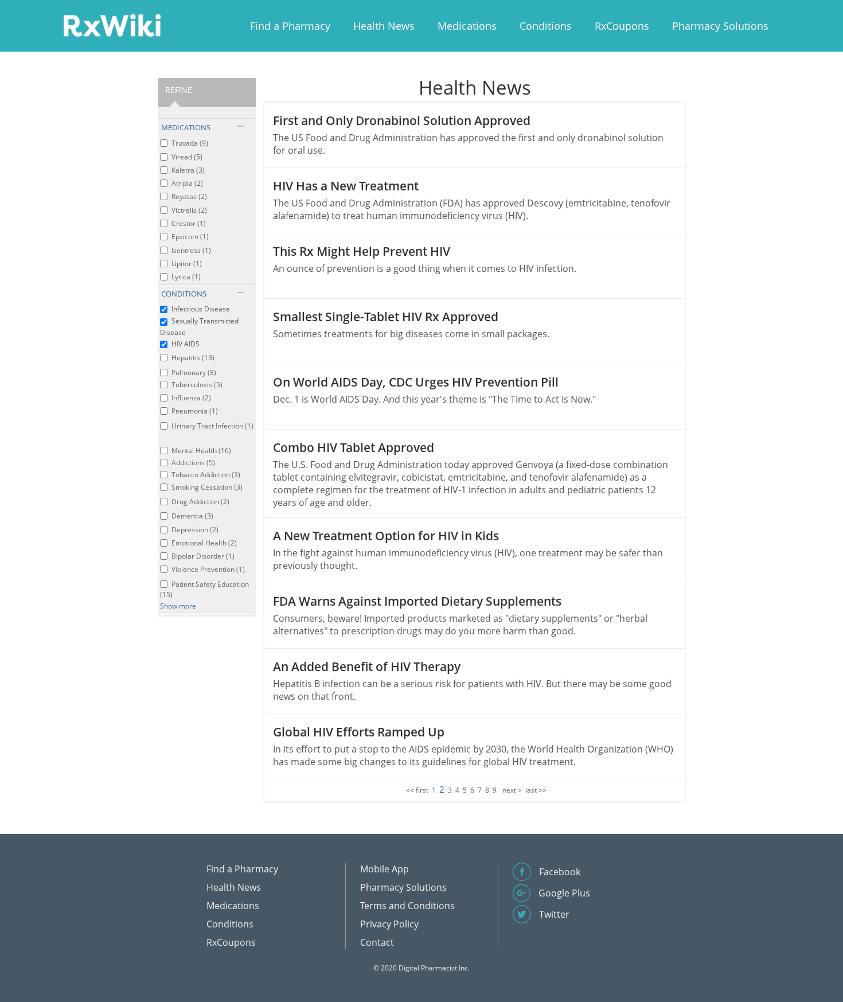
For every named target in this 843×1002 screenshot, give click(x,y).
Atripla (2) (187, 183)
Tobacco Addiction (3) (205, 474)
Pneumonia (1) (194, 411)
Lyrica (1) (186, 277)
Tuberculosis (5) (197, 384)
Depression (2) (194, 530)
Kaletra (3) (188, 170)
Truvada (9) (189, 143)
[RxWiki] (112, 25)
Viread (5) (186, 157)
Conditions (546, 26)
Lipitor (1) (186, 263)
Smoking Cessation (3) (207, 487)
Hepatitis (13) (192, 357)
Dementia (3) (192, 516)
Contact (377, 942)
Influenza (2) (191, 398)
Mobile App (384, 869)
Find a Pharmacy (290, 26)
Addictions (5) (193, 462)
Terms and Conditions (407, 905)
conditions (183, 293)
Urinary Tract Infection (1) (212, 426)
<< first (417, 790)
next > (512, 790)
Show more (178, 606)
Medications (467, 26)
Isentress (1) (191, 250)
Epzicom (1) (190, 236)
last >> (536, 790)
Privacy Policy (389, 924)
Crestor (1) (188, 223)
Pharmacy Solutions (720, 26)
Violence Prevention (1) (208, 569)
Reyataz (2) (189, 196)
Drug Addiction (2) (200, 501)
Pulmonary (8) (193, 372)
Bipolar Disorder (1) (203, 556)
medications (185, 127)
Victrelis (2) (189, 210)
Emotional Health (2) (204, 543)
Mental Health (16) (201, 450)
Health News (384, 26)
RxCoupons (622, 26)
